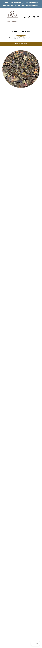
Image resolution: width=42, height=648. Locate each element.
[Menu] (38, 17)
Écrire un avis (21, 44)
